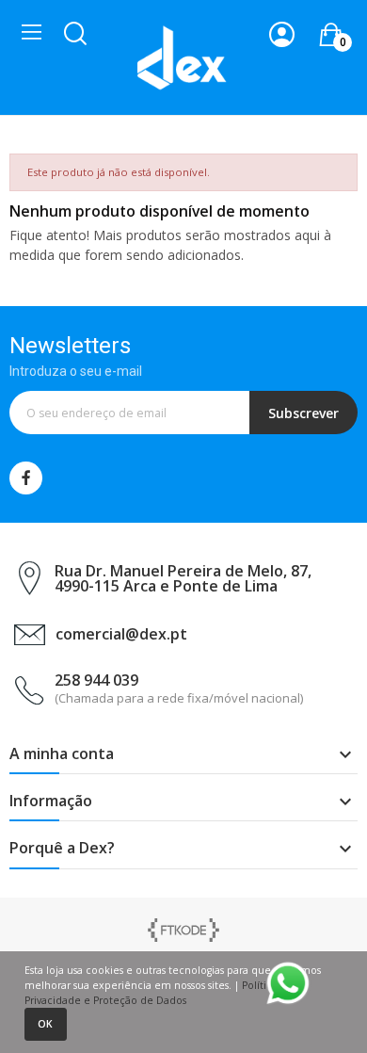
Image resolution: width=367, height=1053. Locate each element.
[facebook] (25, 478)
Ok (45, 1023)
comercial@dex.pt (121, 634)
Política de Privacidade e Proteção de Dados (159, 993)
